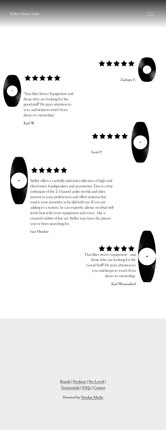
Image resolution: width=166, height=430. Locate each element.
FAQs (86, 387)
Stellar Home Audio (25, 13)
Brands (65, 381)
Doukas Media (92, 397)
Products (79, 381)
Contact (99, 387)
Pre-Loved (96, 381)
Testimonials (70, 387)
